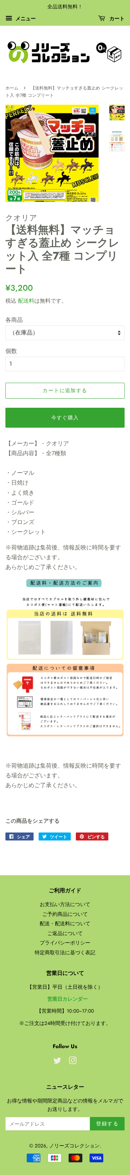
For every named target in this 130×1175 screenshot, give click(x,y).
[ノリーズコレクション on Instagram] (73, 1062)
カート (116, 18)
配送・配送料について (65, 923)
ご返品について (65, 933)
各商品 (14, 320)
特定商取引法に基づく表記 (65, 952)
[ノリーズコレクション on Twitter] (57, 1062)
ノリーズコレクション (74, 1145)
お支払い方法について (65, 904)
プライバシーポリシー (65, 942)
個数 (11, 351)
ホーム (11, 88)
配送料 (26, 301)
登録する (107, 1123)
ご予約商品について (65, 914)
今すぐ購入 (65, 417)
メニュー (25, 18)
